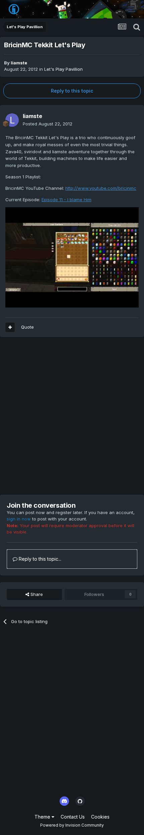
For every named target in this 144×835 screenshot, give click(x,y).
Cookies (100, 817)
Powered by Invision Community (72, 825)
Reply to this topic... (39, 559)
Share (36, 594)
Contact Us (73, 817)
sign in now (19, 518)
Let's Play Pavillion (63, 69)
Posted (47, 123)
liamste (19, 62)
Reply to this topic (72, 91)
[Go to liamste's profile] (12, 120)
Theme (43, 817)
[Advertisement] (72, 416)
